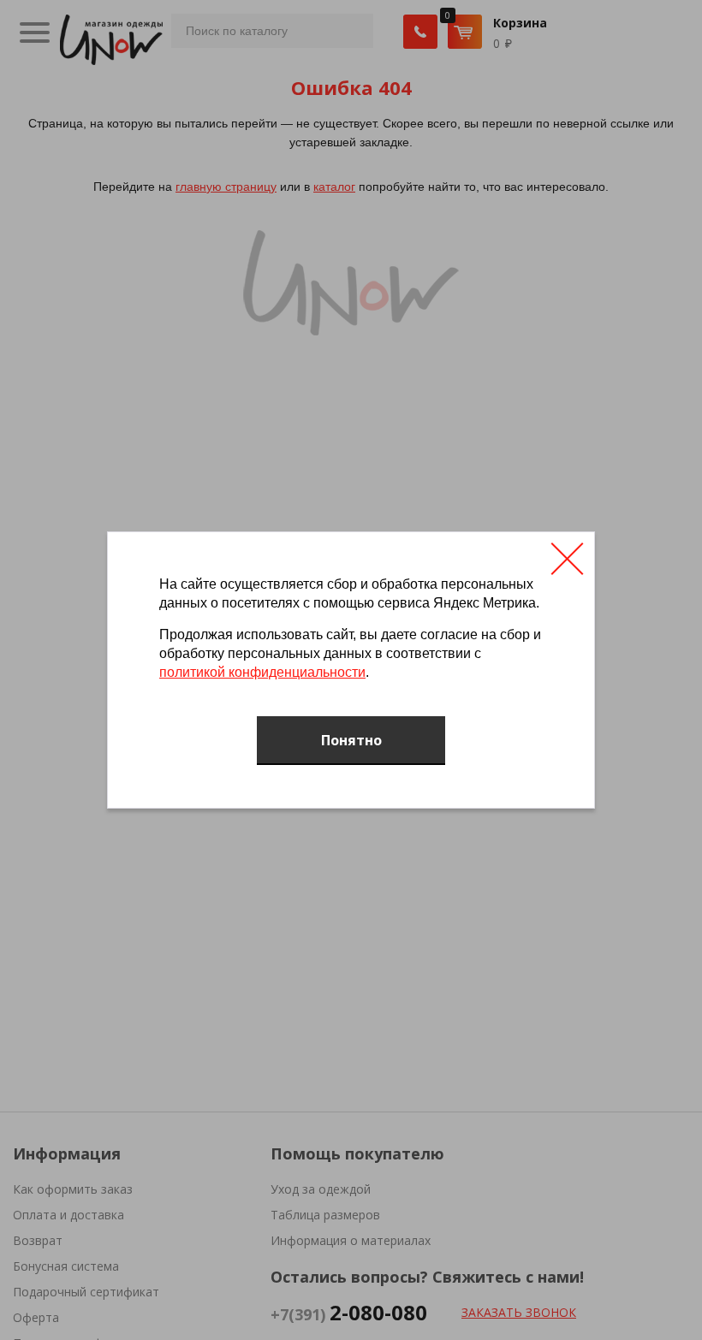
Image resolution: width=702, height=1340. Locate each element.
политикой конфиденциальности (262, 672)
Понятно (351, 740)
